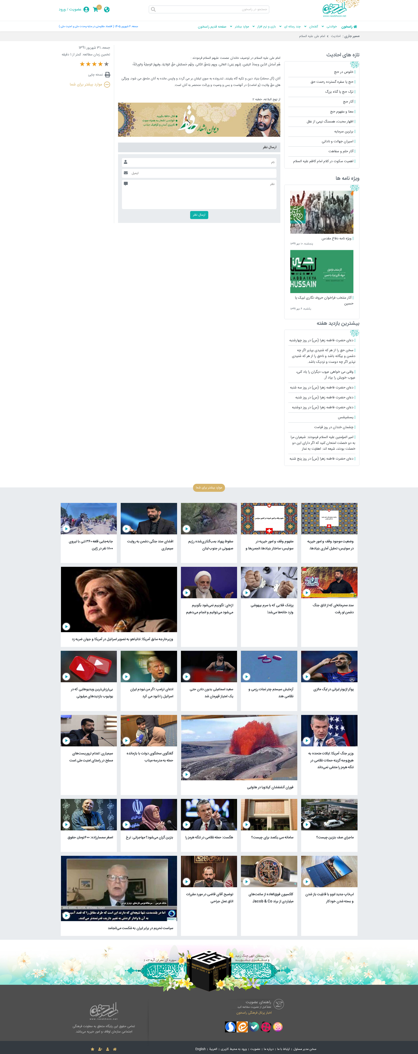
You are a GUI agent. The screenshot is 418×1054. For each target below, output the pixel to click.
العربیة (213, 1049)
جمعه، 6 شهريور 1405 (126, 26)
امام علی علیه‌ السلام (312, 36)
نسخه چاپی (95, 74)
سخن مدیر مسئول (304, 1049)
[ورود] (107, 1049)
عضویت (75, 9)
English (200, 1049)
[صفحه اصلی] (115, 1049)
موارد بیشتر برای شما (86, 84)
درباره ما (269, 1049)
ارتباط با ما (283, 1049)
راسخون (346, 27)
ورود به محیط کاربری (234, 1049)
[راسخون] (341, 16)
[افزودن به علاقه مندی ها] (92, 1049)
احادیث (336, 36)
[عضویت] (100, 1049)
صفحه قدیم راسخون (212, 27)
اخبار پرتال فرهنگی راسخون (254, 1013)
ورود (62, 9)
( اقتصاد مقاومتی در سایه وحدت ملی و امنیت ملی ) (86, 26)
